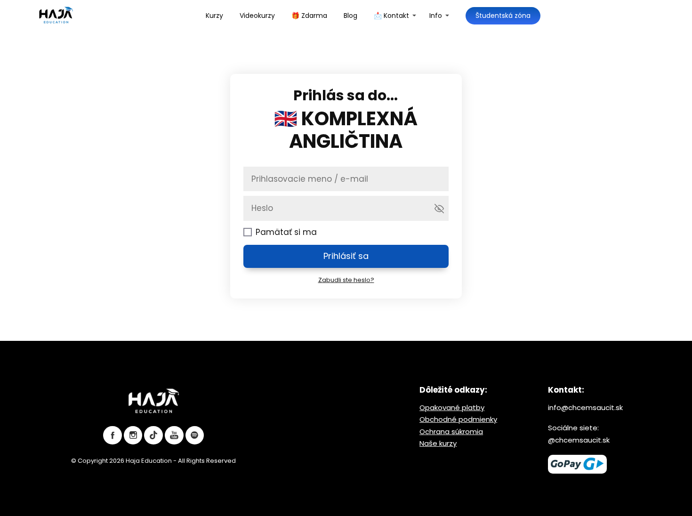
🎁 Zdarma (309, 15)
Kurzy (214, 15)
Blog (350, 15)
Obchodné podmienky (458, 419)
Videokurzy (257, 15)
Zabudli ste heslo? (346, 279)
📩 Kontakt (391, 15)
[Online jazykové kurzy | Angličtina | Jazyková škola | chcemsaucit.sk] (56, 16)
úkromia (469, 431)
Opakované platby (451, 407)
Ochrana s (437, 431)
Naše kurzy (438, 443)
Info (435, 15)
